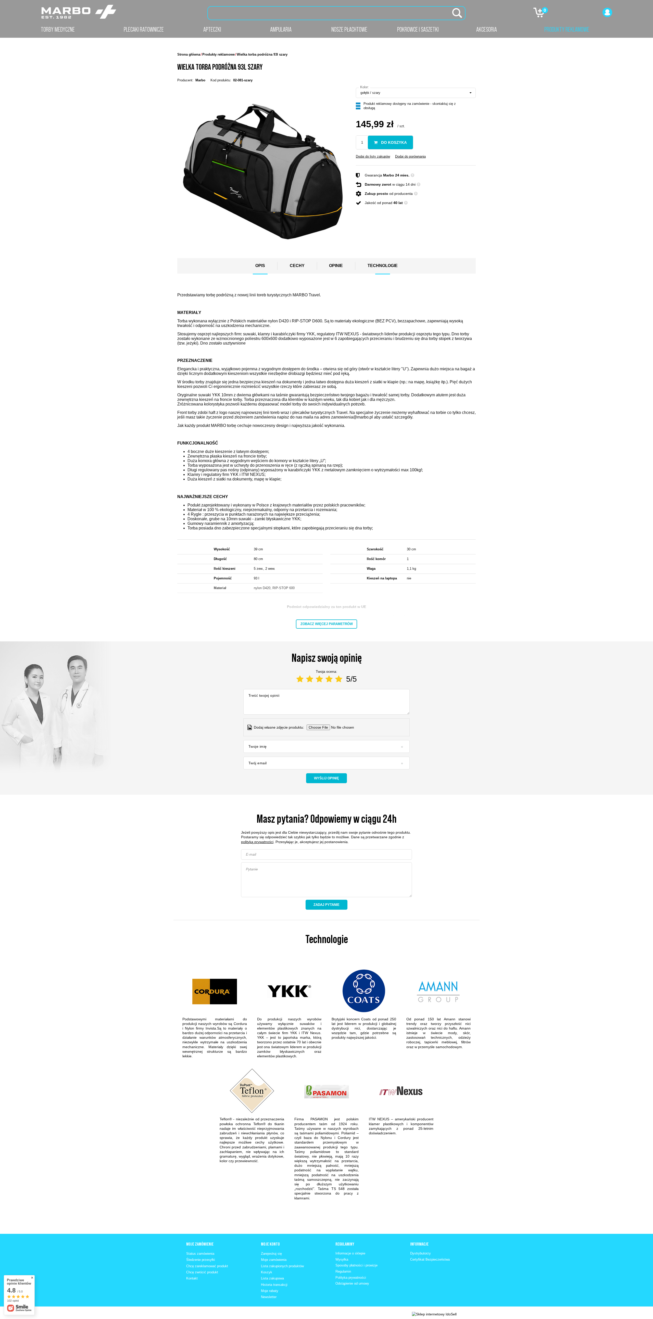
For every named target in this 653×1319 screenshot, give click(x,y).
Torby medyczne (58, 29)
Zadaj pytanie (326, 905)
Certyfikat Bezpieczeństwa (430, 1259)
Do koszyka (393, 142)
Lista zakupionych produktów (282, 1266)
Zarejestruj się (271, 1253)
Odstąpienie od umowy (352, 1283)
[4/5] (329, 679)
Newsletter (269, 1297)
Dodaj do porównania (410, 156)
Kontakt (192, 1278)
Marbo (200, 80)
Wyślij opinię (326, 778)
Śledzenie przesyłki (200, 1260)
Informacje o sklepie (350, 1253)
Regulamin (343, 1271)
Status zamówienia (200, 1253)
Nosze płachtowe (349, 29)
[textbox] (336, 13)
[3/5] (319, 679)
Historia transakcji (274, 1285)
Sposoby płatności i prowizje (356, 1265)
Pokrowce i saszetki (418, 29)
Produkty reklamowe (566, 29)
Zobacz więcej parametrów (326, 624)
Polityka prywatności (350, 1277)
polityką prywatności (257, 842)
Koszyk (266, 1272)
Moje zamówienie (200, 1244)
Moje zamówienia (273, 1260)
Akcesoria (486, 29)
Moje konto (270, 1244)
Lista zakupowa (272, 1278)
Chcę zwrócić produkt (202, 1272)
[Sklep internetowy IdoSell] (434, 1314)
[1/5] (300, 679)
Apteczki (212, 29)
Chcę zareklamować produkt (207, 1266)
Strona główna (188, 54)
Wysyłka (341, 1259)
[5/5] (338, 679)
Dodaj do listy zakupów (373, 156)
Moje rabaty (269, 1291)
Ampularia (281, 29)
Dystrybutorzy (420, 1253)
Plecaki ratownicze (144, 29)
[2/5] (309, 679)
